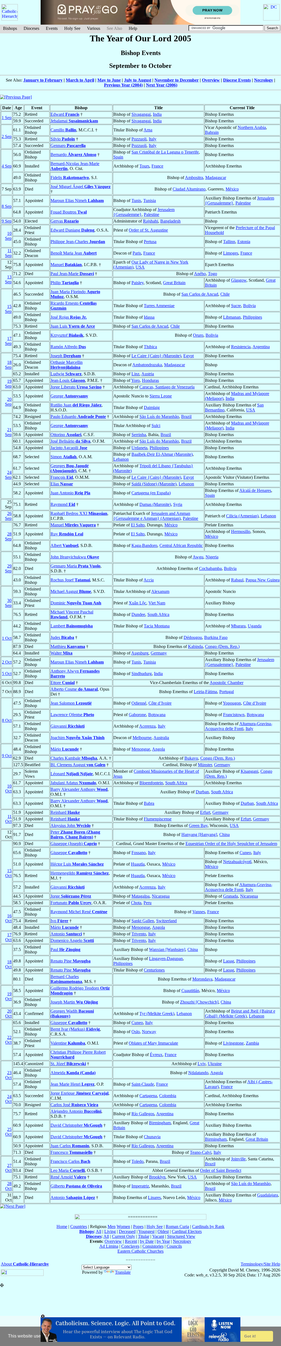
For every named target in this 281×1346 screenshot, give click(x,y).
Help (133, 28)
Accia (149, 580)
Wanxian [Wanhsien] (167, 949)
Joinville (238, 1159)
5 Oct (7, 673)
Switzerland (166, 920)
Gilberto (76, 1186)
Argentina (261, 346)
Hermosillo (240, 531)
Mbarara (238, 626)
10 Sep (8, 236)
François (61, 477)
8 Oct (7, 720)
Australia (161, 737)
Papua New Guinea (263, 580)
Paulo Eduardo (78, 416)
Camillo (63, 130)
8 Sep (7, 206)
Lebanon (121, 459)
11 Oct (8, 819)
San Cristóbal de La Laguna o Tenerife (165, 152)
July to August (137, 80)
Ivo (59, 920)
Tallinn (229, 241)
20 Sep (8, 402)
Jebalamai (74, 121)
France (157, 166)
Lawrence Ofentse (72, 714)
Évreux (156, 1054)
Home (62, 1226)
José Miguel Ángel (80, 186)
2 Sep (7, 136)
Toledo (137, 1161)
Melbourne (142, 737)
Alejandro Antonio (75, 1111)
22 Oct (8, 1040)
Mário (64, 749)
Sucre (236, 305)
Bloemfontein (151, 782)
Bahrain (212, 132)
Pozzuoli (139, 139)
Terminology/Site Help (260, 1264)
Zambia (252, 1043)
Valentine (67, 1043)
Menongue (140, 749)
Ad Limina (108, 1246)
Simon (63, 456)
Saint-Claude (142, 1084)
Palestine (243, 203)
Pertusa (150, 241)
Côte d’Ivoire (160, 703)
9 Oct (7, 755)
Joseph (65, 355)
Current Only (123, 1236)
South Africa (158, 614)
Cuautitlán (190, 990)
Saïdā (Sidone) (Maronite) (153, 484)
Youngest (146, 1231)
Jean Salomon (71, 703)
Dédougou (193, 637)
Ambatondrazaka (147, 364)
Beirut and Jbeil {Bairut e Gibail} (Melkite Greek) (240, 1013)
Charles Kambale (73, 758)
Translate (123, 1272)
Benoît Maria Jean (73, 253)
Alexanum (160, 591)
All (98, 1231)
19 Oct (8, 996)
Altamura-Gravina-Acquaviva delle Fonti (238, 726)
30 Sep (8, 603)
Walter (61, 653)
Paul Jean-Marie (72, 273)
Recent (131, 1241)
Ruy (66, 534)
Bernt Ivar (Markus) (75, 1029)
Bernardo (73, 154)
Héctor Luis (77, 864)
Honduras (150, 380)
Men (112, 1226)
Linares (154, 1197)
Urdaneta (139, 447)
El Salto (138, 525)
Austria (147, 373)
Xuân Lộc (137, 603)
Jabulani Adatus (73, 782)
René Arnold (68, 1177)
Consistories (153, 1246)
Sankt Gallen (142, 920)
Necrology (263, 80)
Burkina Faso (215, 637)
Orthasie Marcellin (66, 365)
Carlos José (74, 1104)
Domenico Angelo (72, 940)
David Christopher (76, 1125)
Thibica (150, 346)
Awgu (198, 557)
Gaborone (137, 714)
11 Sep (8, 253)
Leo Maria (67, 1170)
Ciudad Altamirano (189, 189)
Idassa (149, 317)
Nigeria (212, 557)
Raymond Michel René (78, 911)
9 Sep (7, 221)
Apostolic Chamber (226, 682)
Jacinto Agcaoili (68, 447)
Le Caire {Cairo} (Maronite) (156, 355)
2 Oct (7, 662)
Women (123, 1226)
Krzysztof (66, 335)
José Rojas (68, 317)
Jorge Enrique (79, 1093)
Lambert (71, 626)
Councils (174, 1246)
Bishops (10, 28)
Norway (149, 1031)
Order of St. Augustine (148, 230)
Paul (65, 949)
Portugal (226, 691)
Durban (202, 791)
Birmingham (160, 1122)
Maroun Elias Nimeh (77, 200)
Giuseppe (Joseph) (73, 843)
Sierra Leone (161, 396)
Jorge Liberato (76, 387)
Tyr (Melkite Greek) (156, 1013)
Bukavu (191, 758)
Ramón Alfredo (68, 346)
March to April (80, 80)
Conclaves (130, 1246)
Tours (144, 166)
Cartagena (148, 1095)
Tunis (136, 200)
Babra (149, 803)
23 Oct (8, 1075)
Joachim (77, 737)
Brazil (186, 416)
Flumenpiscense (158, 819)
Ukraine (215, 1063)
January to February (43, 80)
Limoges (230, 253)
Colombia (167, 1095)
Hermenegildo (79, 873)
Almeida (72, 1072)
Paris (137, 253)
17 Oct (8, 937)
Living (110, 1231)
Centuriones (154, 970)
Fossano (138, 852)
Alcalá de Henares (255, 490)
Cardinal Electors (187, 1231)
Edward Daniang (72, 230)
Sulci (155, 425)
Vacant (158, 1236)
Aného (200, 273)
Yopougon (232, 703)
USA (140, 267)
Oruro (198, 335)
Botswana (156, 714)
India (157, 114)
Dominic (75, 603)
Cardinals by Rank (208, 1226)
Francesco (71, 1152)
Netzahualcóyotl (237, 861)
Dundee (138, 614)
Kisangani (249, 771)
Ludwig (66, 373)
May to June (109, 80)
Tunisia (149, 200)
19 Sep (8, 383)
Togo (212, 273)
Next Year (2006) (161, 85)
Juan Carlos (69, 1145)
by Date (147, 1241)
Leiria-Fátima (205, 691)
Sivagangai (141, 114)
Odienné (138, 703)
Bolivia (249, 305)
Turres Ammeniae (159, 305)
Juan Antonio (70, 493)
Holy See (72, 28)
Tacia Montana (157, 626)
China (224, 834)
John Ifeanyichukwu (74, 557)
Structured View (181, 1236)
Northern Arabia (252, 127)
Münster (205, 764)
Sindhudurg (141, 673)
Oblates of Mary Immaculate (153, 1043)
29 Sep (8, 568)
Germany (159, 653)
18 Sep (8, 365)
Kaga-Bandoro (144, 545)
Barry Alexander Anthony (79, 789)
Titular (143, 1236)
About (25, 1264)
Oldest (163, 1231)
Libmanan (232, 317)
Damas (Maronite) (155, 504)
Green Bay (198, 825)
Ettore (62, 682)
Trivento (138, 934)
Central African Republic (181, 545)
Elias (61, 484)
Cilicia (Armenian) (242, 516)
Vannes (198, 911)
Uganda (255, 626)
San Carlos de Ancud (199, 294)
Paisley (137, 282)
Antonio (66, 934)
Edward (64, 114)
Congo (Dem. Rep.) (222, 646)
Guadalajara (267, 1195)
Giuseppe (68, 852)
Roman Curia (177, 1226)
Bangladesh (170, 221)
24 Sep (8, 475)
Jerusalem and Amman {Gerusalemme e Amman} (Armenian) (151, 516)
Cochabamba (210, 568)
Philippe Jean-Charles (77, 241)
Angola (158, 749)
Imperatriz (140, 1186)
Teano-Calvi (200, 1152)
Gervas (64, 221)
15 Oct (8, 873)
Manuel (66, 264)
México (232, 189)
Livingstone (233, 1043)
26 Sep (8, 516)
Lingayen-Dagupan (166, 958)
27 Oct (8, 1168)
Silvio (62, 139)
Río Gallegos (142, 1113)
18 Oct (8, 964)
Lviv (202, 1063)
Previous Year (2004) (123, 85)
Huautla (138, 864)
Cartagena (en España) (151, 493)
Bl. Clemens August (77, 764)
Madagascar (215, 177)
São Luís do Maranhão (159, 416)
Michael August (70, 591)
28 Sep (8, 536)
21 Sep (8, 432)
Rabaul (237, 580)
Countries (78, 1226)
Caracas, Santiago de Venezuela (167, 387)
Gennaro (68, 145)
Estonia (243, 241)
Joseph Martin (74, 1002)
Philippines (252, 317)
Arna (148, 130)
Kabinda (195, 646)
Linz (135, 373)
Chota (136, 902)
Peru (147, 902)
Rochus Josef (70, 580)
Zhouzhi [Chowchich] (199, 1002)
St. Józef (68, 1063)
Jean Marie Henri (72, 1084)
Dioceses (31, 28)
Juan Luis (72, 326)
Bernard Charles (66, 979)
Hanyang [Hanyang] (199, 834)
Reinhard (65, 812)
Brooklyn (157, 1177)
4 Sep (7, 166)
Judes (62, 637)
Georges (69, 468)
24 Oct (8, 1099)
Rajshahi (150, 221)
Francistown (234, 714)
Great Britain (174, 282)
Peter (75, 834)
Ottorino (65, 434)
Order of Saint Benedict (220, 1170)
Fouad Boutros (68, 212)
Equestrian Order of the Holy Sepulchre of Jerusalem (231, 843)
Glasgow (238, 280)
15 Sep (8, 309)
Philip (64, 282)
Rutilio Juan (76, 405)
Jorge (70, 896)
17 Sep (8, 341)
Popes (138, 1226)
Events (52, 28)
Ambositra (194, 177)
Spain (118, 157)
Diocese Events (237, 80)
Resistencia (241, 346)
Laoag (228, 961)
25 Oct (8, 1132)
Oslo (135, 1031)
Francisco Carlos (70, 1161)
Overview (211, 80)
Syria (177, 504)
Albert (64, 545)
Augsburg (139, 653)
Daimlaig (152, 407)
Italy (152, 139)
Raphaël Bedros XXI (78, 513)
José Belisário (70, 441)
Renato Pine (70, 961)
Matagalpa (140, 896)
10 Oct (8, 788)
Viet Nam (156, 603)
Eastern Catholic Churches (140, 1251)
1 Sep (7, 117)
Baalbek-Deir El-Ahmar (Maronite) (162, 454)
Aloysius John (70, 825)
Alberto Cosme (74, 689)
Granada (230, 896)
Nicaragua (161, 896)
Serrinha (138, 434)
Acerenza (147, 726)
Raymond (62, 504)
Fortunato (70, 902)
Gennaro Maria (75, 566)
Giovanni (67, 726)
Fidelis (69, 177)
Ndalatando (198, 1072)
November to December (176, 80)
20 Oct (8, 1013)
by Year (163, 1241)
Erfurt (205, 812)
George (69, 396)
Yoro (135, 380)
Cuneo (245, 852)
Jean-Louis (67, 380)
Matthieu (67, 646)
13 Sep (8, 279)
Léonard (71, 773)
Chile (225, 294)
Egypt (188, 355)
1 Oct (7, 638)
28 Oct (8, 1186)
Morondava (202, 979)
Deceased (127, 1231)
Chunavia (152, 1136)
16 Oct (8, 918)
